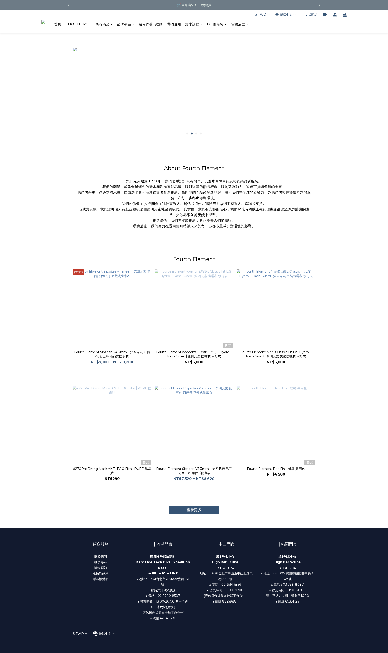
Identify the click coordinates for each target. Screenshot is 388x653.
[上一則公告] (68, 5)
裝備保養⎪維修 (151, 24)
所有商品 (103, 24)
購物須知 (174, 24)
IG (163, 573)
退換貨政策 (100, 573)
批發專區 (100, 562)
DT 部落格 (215, 24)
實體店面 (238, 24)
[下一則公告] (320, 5)
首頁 (57, 24)
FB (222, 568)
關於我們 (100, 556)
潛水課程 (192, 24)
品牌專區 (124, 24)
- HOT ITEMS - (78, 24)
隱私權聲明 (100, 579)
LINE (174, 573)
